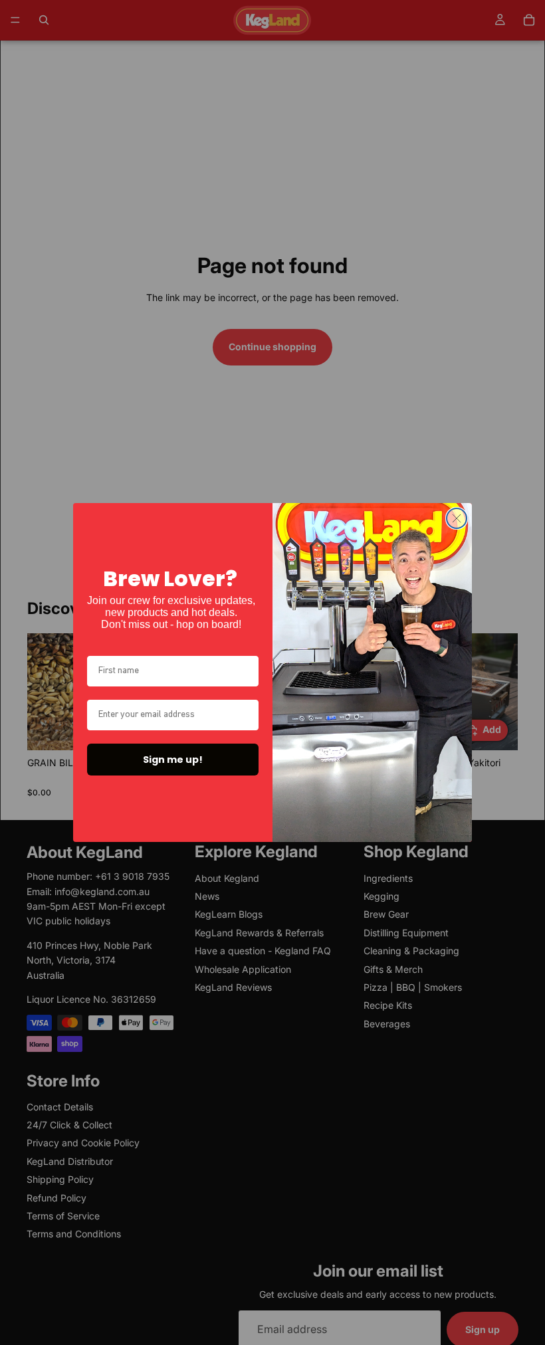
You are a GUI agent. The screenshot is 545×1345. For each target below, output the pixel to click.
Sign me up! (173, 759)
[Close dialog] (457, 518)
